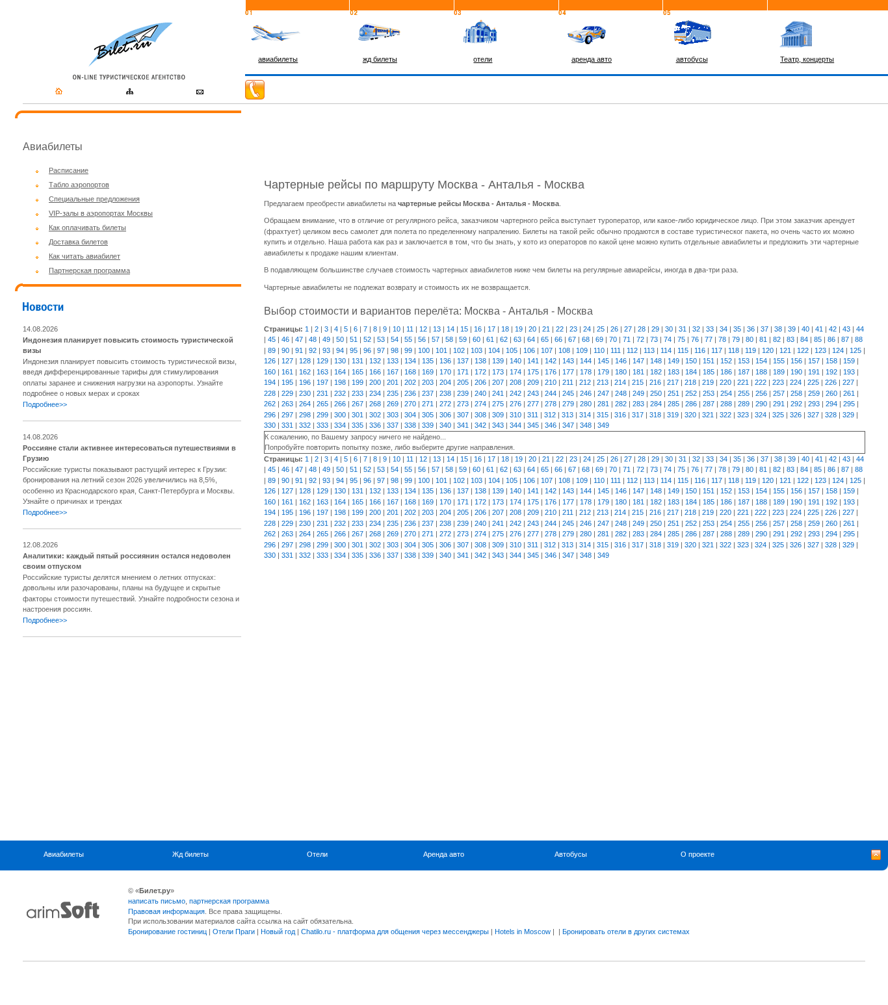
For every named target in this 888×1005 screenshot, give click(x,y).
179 (603, 372)
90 (285, 350)
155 (779, 361)
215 (638, 382)
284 (656, 404)
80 (749, 339)
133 (392, 361)
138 (480, 361)
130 (340, 361)
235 (392, 393)
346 (550, 425)
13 (437, 329)
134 (410, 361)
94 (340, 350)
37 (764, 329)
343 (498, 425)
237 (428, 393)
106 (529, 350)
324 (760, 415)
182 (656, 372)
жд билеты (380, 59)
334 (340, 425)
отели (482, 59)
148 (656, 361)
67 (572, 339)
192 (831, 372)
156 (796, 361)
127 (287, 361)
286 (691, 404)
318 (655, 415)
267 (357, 404)
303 (392, 415)
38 (778, 329)
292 (796, 404)
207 (498, 382)
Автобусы (571, 854)
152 (726, 361)
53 (381, 339)
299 (322, 415)
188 (761, 372)
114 (666, 350)
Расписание (68, 170)
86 (831, 339)
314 (585, 415)
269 (392, 404)
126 (270, 361)
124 (838, 350)
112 (632, 350)
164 (340, 372)
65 (545, 339)
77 (708, 339)
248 (621, 393)
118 (733, 350)
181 (638, 372)
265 (322, 404)
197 (322, 382)
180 (621, 372)
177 (568, 372)
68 (586, 339)
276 (515, 404)
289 (744, 404)
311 (532, 415)
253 (708, 393)
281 (603, 404)
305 (428, 415)
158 (831, 361)
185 (708, 372)
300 (340, 415)
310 (515, 415)
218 (690, 382)
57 (435, 339)
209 (533, 382)
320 (690, 415)
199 (357, 382)
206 (480, 382)
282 (621, 404)
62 (504, 339)
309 (498, 415)
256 (761, 393)
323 (743, 415)
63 (517, 339)
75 (681, 339)
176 (550, 372)
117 (716, 350)
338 (410, 425)
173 (498, 372)
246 (586, 393)
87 (845, 339)
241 (498, 393)
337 (392, 425)
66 (558, 339)
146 (621, 361)
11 (409, 329)
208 (515, 382)
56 (422, 339)
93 (326, 350)
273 (463, 404)
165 (357, 372)
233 (357, 393)
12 (423, 329)
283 (638, 404)
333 (322, 425)
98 (394, 350)
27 (628, 329)
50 (340, 339)
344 (515, 425)
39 (792, 329)
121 (785, 350)
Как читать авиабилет (84, 256)
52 (367, 339)
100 (424, 350)
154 (761, 361)
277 (533, 404)
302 (375, 415)
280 (586, 404)
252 (691, 393)
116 (699, 350)
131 (357, 361)
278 (550, 404)
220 (725, 382)
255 (744, 393)
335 (357, 425)
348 (586, 425)
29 (655, 329)
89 (272, 350)
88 (859, 339)
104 (494, 350)
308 (480, 415)
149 (673, 361)
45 (272, 339)
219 (708, 382)
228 (270, 393)
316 (620, 415)
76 (695, 339)
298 (305, 415)
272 (445, 404)
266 (340, 404)
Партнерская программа (89, 270)
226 (831, 382)
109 (582, 350)
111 (615, 350)
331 (287, 425)
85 (818, 339)
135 (428, 361)
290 (761, 404)
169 (428, 372)
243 (533, 393)
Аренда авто (443, 854)
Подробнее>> (45, 404)
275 (498, 404)
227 (848, 382)
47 (299, 339)
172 (480, 372)
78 (722, 339)
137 (463, 361)
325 (778, 415)
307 (463, 415)
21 (546, 329)
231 (322, 393)
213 (602, 382)
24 (587, 329)
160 (270, 372)
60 (476, 339)
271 (428, 404)
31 (682, 329)
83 (790, 339)
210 (550, 382)
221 (743, 382)
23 (573, 329)
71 (627, 339)
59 (463, 339)
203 (428, 382)
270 (410, 404)
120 (768, 350)
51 (354, 339)
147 (638, 361)
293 (814, 404)
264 (305, 404)
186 (726, 372)
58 (449, 339)
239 (463, 393)
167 (392, 372)
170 (445, 372)
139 (498, 361)
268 (375, 404)
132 (375, 361)
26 (614, 329)
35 (737, 329)
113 (649, 350)
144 (586, 361)
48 (313, 339)
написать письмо (156, 901)
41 (819, 329)
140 (515, 361)
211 (567, 382)
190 (796, 372)
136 (445, 361)
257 (779, 393)
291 (779, 404)
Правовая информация (166, 911)
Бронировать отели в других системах (626, 931)
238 (445, 393)
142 (550, 361)
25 (601, 329)
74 (668, 339)
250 (656, 393)
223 (778, 382)
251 (673, 393)
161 (287, 372)
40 (805, 329)
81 (763, 339)
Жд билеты (190, 854)
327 (813, 415)
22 (560, 329)
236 (410, 393)
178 (586, 372)
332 (305, 425)
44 (860, 329)
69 (599, 339)
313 (567, 415)
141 (533, 361)
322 (725, 415)
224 (796, 382)
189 (779, 372)
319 (673, 415)
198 (340, 382)
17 (491, 329)
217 (673, 382)
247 (603, 393)
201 (392, 382)
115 (682, 350)
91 (299, 350)
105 (511, 350)
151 (708, 361)
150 (691, 361)
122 (803, 350)
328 (831, 415)
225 (813, 382)
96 (367, 350)
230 (305, 393)
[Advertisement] (132, 738)
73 (654, 339)
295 (849, 404)
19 (519, 329)
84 (804, 339)
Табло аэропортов (79, 185)
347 (568, 425)
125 (855, 350)
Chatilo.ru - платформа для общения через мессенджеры (395, 931)
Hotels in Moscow (523, 931)
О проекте (697, 854)
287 (708, 404)
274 (480, 404)
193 (849, 372)
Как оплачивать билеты (87, 227)
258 (796, 393)
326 (796, 415)
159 (849, 361)
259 (814, 393)
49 (326, 339)
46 (285, 339)
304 (410, 415)
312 (550, 415)
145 (603, 361)
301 (357, 415)
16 (478, 329)
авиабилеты (278, 59)
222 (760, 382)
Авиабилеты (64, 854)
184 (691, 372)
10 (396, 329)
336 (375, 425)
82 (777, 339)
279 (568, 404)
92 (313, 350)
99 (408, 350)
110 (599, 350)
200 (375, 382)
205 (463, 382)
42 (833, 329)
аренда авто (591, 59)
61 (490, 339)
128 (305, 361)
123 (820, 350)
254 (726, 393)
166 (375, 372)
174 (515, 372)
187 (744, 372)
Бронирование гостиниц (167, 931)
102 (459, 350)
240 (480, 393)
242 (515, 393)
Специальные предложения (94, 199)
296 (270, 415)
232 (340, 393)
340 (445, 425)
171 (463, 372)
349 (603, 425)
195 (287, 382)
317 (638, 415)
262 (270, 404)
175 (533, 372)
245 (568, 393)
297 (287, 415)
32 (696, 329)
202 (410, 382)
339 (428, 425)
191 (814, 372)
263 (287, 404)
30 (669, 329)
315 (602, 415)
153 (744, 361)
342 (480, 425)
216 (655, 382)
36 (751, 329)
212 (585, 382)
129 (322, 361)
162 (305, 372)
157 (814, 361)
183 (673, 372)
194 (270, 382)
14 (450, 329)
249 (638, 393)
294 (831, 404)
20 (532, 329)
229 (287, 393)
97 (381, 350)
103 (476, 350)
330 (270, 425)
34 (723, 329)
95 (354, 350)
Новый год (278, 931)
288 (726, 404)
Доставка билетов (78, 242)
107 (547, 350)
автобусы (692, 59)
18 (505, 329)
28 (642, 329)
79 (736, 339)
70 (613, 339)
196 (305, 382)
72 (640, 339)
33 (710, 329)
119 (750, 350)
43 (846, 329)
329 (848, 415)
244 (550, 393)
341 (463, 425)
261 (849, 393)
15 (464, 329)
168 (410, 372)
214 (620, 382)
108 (564, 350)
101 (441, 350)
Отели (317, 854)
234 (375, 393)
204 (445, 382)
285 (673, 404)
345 (533, 425)
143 (568, 361)
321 (708, 415)
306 (445, 415)
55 (408, 339)
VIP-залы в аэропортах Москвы (101, 213)
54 (394, 339)
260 (831, 393)
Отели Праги (234, 931)
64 (531, 339)
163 (322, 372)
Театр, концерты (807, 59)
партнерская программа (229, 901)
